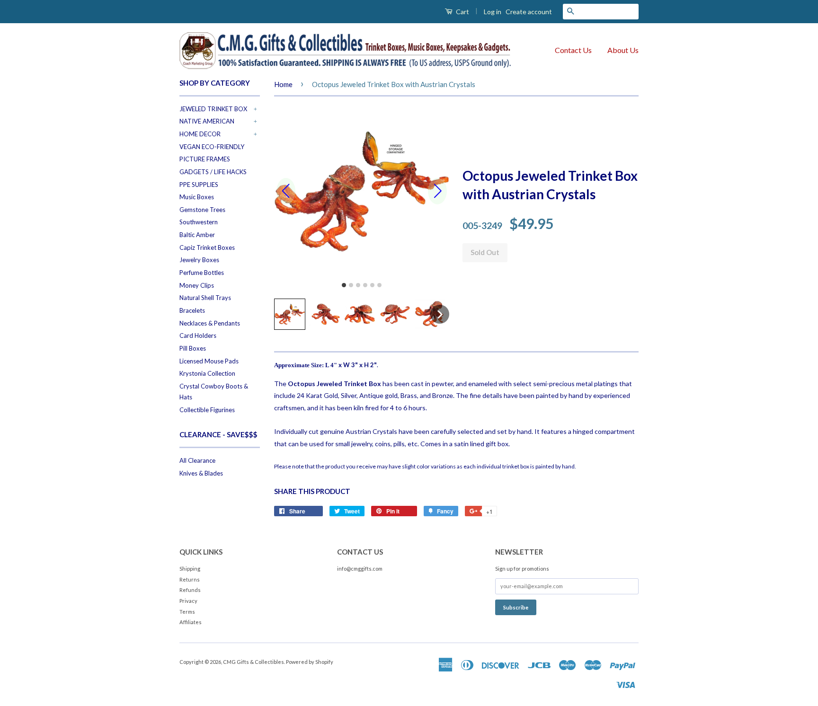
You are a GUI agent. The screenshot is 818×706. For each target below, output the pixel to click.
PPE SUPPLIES (198, 184)
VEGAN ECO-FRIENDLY (211, 146)
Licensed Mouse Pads (209, 361)
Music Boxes (196, 197)
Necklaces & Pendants (209, 323)
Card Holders (197, 335)
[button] (289, 314)
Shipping (189, 568)
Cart (461, 12)
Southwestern (198, 222)
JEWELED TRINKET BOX (213, 109)
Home (283, 84)
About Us (623, 49)
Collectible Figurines (207, 410)
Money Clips (196, 285)
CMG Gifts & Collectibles (253, 662)
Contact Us (573, 49)
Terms (187, 612)
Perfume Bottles (201, 272)
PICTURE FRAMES (204, 159)
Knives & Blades (201, 473)
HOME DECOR (200, 134)
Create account (529, 12)
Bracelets (192, 310)
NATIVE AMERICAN (206, 121)
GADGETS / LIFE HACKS (213, 172)
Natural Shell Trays (205, 297)
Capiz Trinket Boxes (207, 247)
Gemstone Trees (202, 209)
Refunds (190, 590)
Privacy (188, 601)
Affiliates (190, 622)
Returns (189, 579)
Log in (492, 12)
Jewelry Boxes (199, 260)
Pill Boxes (192, 348)
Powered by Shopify (309, 662)
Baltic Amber (197, 234)
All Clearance (197, 460)
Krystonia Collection (207, 373)
